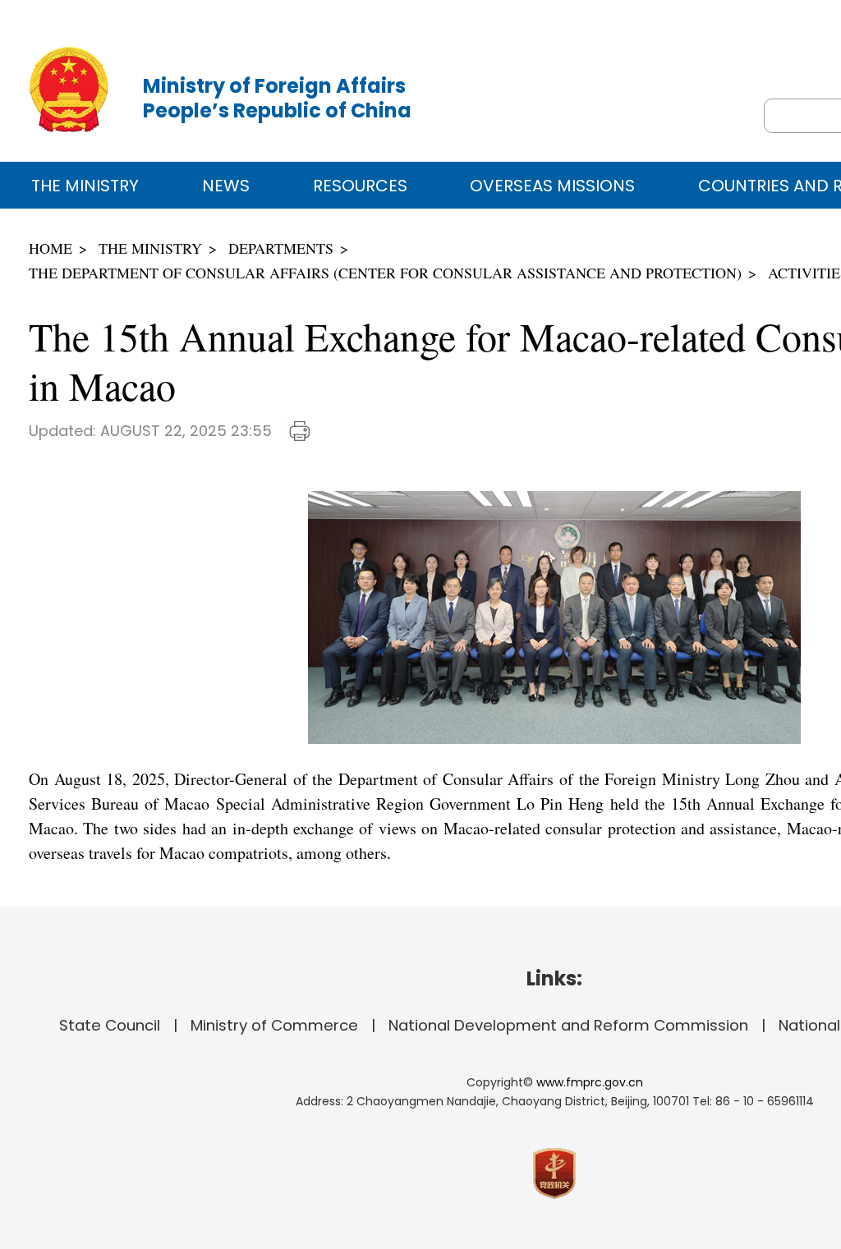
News (226, 185)
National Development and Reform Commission (568, 1025)
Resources (360, 185)
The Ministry (85, 185)
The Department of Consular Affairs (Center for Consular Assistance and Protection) (385, 272)
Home (50, 248)
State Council (109, 1025)
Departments (280, 248)
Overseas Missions (552, 185)
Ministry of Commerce (274, 1025)
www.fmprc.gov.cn (589, 1082)
